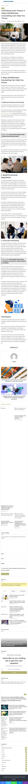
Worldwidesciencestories (7, 747)
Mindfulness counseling (6, 113)
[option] (14, 640)
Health (7, 5)
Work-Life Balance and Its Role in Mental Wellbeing (20, 417)
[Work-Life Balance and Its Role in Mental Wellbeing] (21, 411)
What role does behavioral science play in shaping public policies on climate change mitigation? (17, 713)
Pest (3, 770)
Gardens (3, 768)
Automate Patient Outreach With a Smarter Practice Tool (7, 522)
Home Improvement (6, 760)
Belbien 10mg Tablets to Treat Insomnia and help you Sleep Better (17, 616)
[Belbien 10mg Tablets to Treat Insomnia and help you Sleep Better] (5, 616)
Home (3, 5)
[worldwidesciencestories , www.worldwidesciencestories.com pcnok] (8, 1)
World (3, 749)
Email (2, 558)
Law (3, 764)
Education (4, 766)
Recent (13, 591)
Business (4, 756)
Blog (3, 758)
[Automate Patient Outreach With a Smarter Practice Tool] (7, 516)
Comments (22, 591)
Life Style (4, 762)
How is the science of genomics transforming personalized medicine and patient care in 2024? (18, 707)
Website (2, 563)
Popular (4, 591)
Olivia (4, 21)
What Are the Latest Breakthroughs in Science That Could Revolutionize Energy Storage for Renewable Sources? (13, 699)
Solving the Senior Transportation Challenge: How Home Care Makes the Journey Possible (20, 524)
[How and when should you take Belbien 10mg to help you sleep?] (5, 602)
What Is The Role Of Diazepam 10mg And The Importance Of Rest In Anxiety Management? (18, 622)
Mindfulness (14, 347)
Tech (3, 751)
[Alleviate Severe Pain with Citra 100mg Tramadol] (5, 597)
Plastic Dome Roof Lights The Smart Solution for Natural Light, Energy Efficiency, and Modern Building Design (14, 644)
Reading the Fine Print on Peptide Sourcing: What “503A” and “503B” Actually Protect (7, 507)
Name (2, 553)
